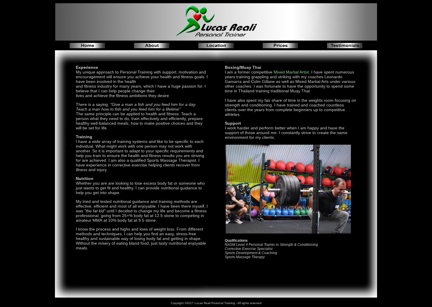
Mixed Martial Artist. (292, 72)
